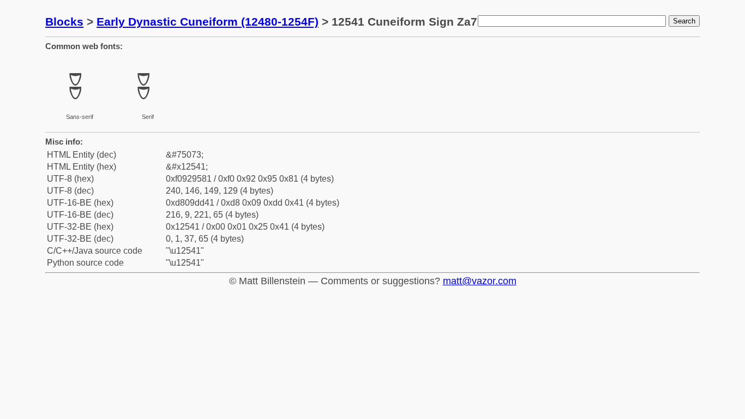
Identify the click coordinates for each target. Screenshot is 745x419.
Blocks (64, 21)
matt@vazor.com (479, 281)
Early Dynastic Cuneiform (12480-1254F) (208, 21)
